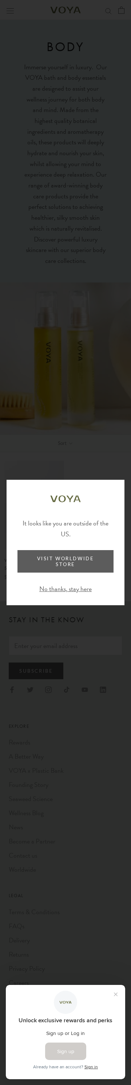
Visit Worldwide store (65, 561)
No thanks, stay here (65, 589)
